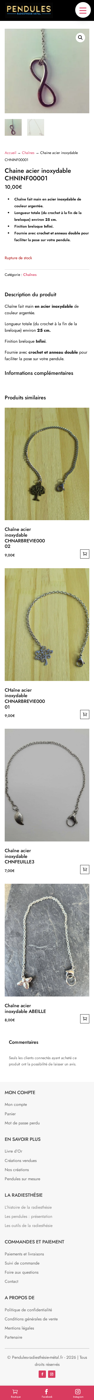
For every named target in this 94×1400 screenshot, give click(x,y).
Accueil (10, 152)
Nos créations (17, 1170)
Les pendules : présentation (28, 1216)
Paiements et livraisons (24, 1254)
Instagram (78, 1397)
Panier (10, 1114)
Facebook (47, 1397)
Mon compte (16, 1104)
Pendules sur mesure (22, 1179)
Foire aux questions (21, 1272)
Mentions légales (19, 1328)
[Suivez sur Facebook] (42, 1374)
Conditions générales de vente (31, 1319)
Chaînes (28, 152)
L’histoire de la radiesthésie (28, 1207)
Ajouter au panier (84, 554)
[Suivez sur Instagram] (51, 1374)
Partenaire (13, 1337)
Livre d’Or (13, 1151)
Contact (11, 1281)
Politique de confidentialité (28, 1310)
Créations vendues (21, 1161)
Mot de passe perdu (22, 1123)
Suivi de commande (22, 1263)
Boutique (16, 1397)
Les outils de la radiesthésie (28, 1226)
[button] (83, 10)
